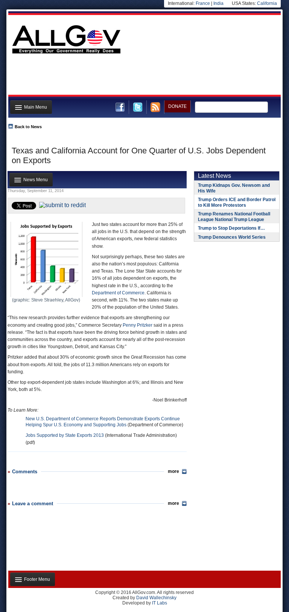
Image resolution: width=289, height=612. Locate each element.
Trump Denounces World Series (232, 237)
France (203, 3)
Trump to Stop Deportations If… (231, 228)
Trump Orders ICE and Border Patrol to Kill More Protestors (236, 202)
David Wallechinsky (156, 597)
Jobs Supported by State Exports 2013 (65, 435)
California (267, 3)
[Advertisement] (144, 76)
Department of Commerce (118, 292)
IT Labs (159, 603)
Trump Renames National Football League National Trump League (234, 216)
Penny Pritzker (137, 325)
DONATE (177, 106)
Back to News (28, 126)
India (218, 3)
